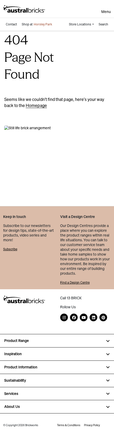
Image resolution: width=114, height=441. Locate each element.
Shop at (37, 24)
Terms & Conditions (68, 425)
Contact (11, 24)
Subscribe (10, 249)
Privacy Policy (92, 425)
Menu (106, 11)
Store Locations (80, 24)
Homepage (36, 105)
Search (103, 24)
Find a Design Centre (75, 282)
